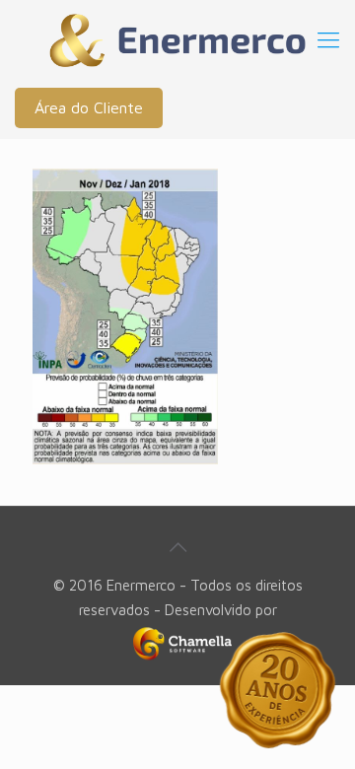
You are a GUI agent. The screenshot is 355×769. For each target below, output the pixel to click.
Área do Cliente (89, 107)
